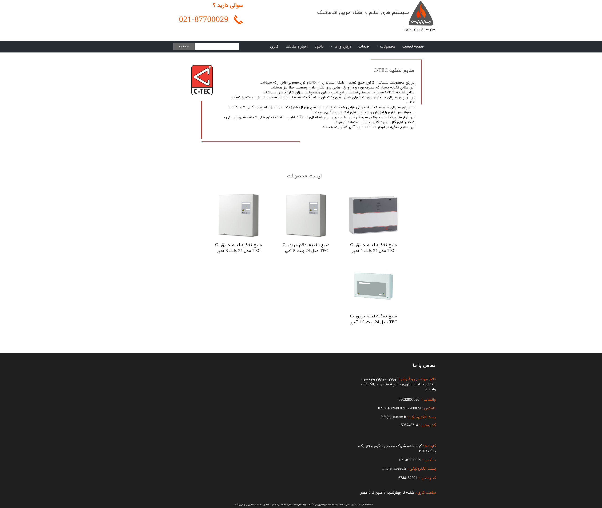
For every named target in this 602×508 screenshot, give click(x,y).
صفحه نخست (413, 46)
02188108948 (388, 408)
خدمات (363, 46)
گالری (274, 46)
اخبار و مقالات (297, 46)
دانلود (319, 46)
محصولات (387, 46)
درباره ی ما (342, 46)
